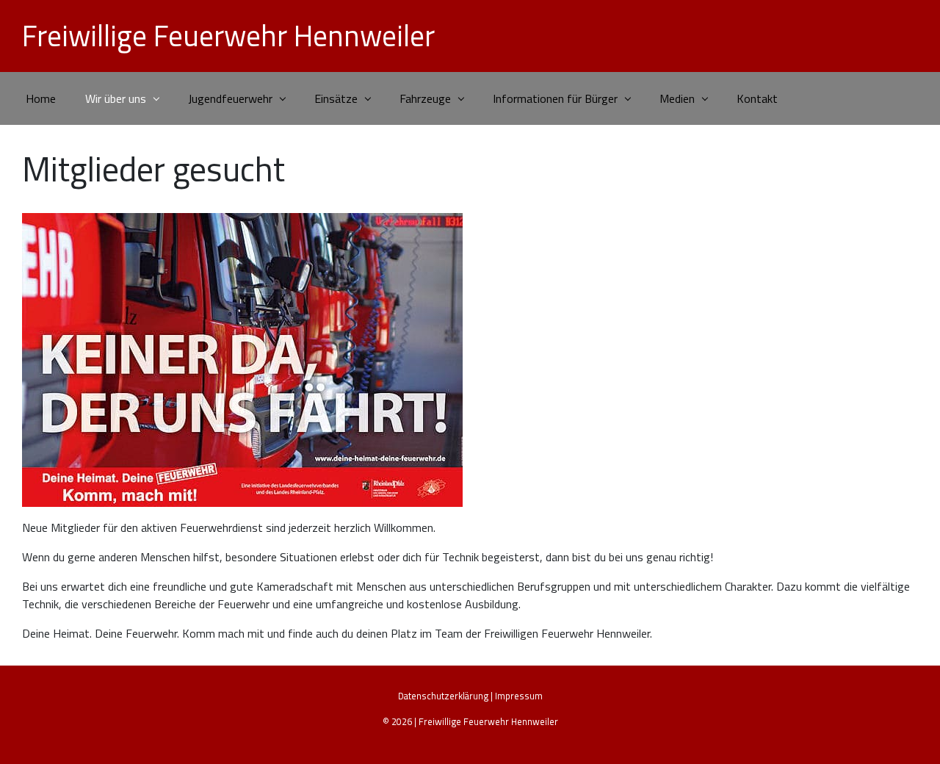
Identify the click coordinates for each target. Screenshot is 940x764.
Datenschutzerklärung (443, 695)
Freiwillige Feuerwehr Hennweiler (228, 35)
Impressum (519, 695)
